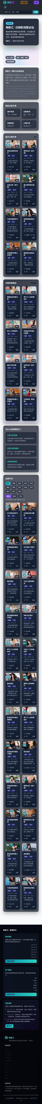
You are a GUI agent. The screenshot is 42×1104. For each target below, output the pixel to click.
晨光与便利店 (9, 988)
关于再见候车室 (10, 978)
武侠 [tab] (25, 487)
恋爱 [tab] (14, 483)
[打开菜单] (5, 7)
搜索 (35, 12)
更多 (35, 137)
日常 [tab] (31, 483)
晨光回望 (8, 955)
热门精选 (8, 1058)
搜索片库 (18, 1026)
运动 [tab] (19, 491)
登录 (30, 2)
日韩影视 (8, 1055)
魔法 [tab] (8, 491)
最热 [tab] (14, 496)
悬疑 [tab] (8, 487)
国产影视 (9, 1026)
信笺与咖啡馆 (9, 981)
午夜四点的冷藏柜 (10, 947)
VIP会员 (24, 2)
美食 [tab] (14, 487)
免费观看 (8, 1061)
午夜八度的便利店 (10, 957)
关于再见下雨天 (10, 952)
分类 (6, 1064)
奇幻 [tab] (14, 491)
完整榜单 (34, 283)
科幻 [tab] (31, 487)
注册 (36, 2)
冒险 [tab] (19, 483)
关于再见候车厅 (10, 945)
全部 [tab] (8, 483)
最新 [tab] (8, 496)
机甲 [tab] (25, 483)
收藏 (6, 1069)
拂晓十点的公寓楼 (10, 985)
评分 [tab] (20, 496)
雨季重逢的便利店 (10, 950)
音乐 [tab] (19, 487)
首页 (6, 1049)
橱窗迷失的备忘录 (10, 983)
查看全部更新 (11, 961)
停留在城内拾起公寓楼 (12, 990)
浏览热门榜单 (11, 994)
